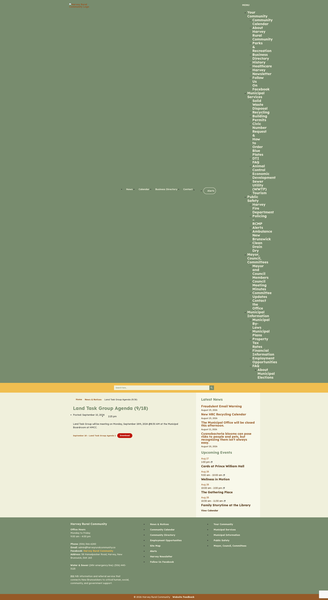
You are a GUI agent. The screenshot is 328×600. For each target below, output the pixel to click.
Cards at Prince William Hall (222, 466)
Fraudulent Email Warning (221, 406)
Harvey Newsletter (261, 72)
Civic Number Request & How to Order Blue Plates (259, 139)
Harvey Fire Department (263, 208)
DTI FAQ (255, 160)
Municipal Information (258, 314)
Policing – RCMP (259, 220)
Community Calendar (262, 22)
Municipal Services (255, 95)
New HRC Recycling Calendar (223, 414)
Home (79, 399)
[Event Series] (211, 462)
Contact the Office (259, 304)
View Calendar (209, 510)
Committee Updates (262, 295)
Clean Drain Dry (257, 247)
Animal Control (258, 168)
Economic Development (264, 176)
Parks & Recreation (261, 47)
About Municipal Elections (266, 374)
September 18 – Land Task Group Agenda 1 (94, 435)
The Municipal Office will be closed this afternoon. (228, 424)
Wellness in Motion (215, 479)
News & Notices (93, 399)
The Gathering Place (217, 492)
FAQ (255, 366)
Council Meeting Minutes (259, 285)
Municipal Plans (261, 333)
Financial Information (263, 352)
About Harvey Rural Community (262, 33)
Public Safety (253, 199)
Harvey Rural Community (98, 550)
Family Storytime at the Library (226, 505)
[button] (250, 5)
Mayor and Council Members (260, 272)
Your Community (257, 14)
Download (125, 435)
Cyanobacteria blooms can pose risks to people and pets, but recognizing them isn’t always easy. (226, 438)
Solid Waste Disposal (260, 105)
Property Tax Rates (260, 343)
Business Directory (260, 56)
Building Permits (259, 118)
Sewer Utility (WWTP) (259, 185)
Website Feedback (183, 597)
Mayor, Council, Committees (257, 258)
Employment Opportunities (264, 360)
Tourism (259, 193)
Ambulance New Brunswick (262, 235)
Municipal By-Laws (261, 324)
